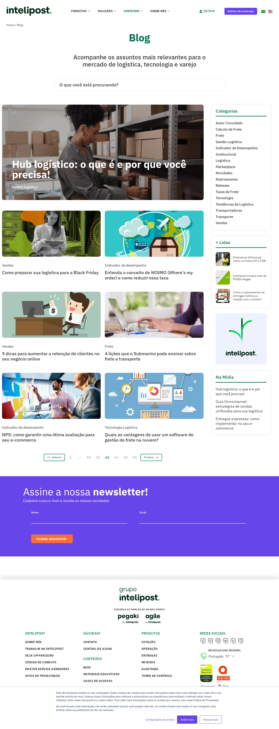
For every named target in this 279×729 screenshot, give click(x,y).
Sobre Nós (158, 11)
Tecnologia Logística (121, 427)
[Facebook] (203, 641)
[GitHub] (241, 641)
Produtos (79, 11)
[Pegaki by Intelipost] (128, 619)
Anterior (56, 457)
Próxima (149, 457)
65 (135, 457)
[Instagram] (218, 641)
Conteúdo (131, 11)
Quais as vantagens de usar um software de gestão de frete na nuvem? (149, 437)
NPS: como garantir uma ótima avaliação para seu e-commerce (48, 437)
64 (126, 457)
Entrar (209, 11)
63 (116, 457)
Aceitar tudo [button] (187, 719)
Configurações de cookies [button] (160, 719)
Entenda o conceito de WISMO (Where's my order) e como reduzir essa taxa (149, 275)
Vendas (7, 265)
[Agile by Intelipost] (153, 619)
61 (98, 457)
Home (10, 25)
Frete (109, 346)
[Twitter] (210, 641)
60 (89, 457)
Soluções (105, 11)
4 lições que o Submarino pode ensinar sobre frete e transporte (150, 356)
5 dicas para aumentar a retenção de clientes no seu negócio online (50, 356)
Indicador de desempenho (125, 265)
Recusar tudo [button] (210, 719)
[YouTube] (233, 641)
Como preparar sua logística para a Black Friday (50, 272)
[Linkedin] (225, 641)
